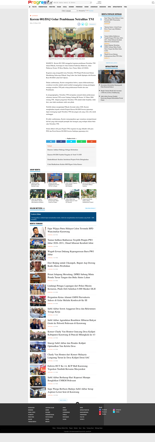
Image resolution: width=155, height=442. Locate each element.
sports (82, 419)
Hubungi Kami (98, 428)
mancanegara (84, 412)
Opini (109, 7)
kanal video (31, 412)
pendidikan (79, 7)
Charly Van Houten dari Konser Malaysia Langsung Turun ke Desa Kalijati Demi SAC (69, 356)
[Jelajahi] (153, 2)
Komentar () (92, 24)
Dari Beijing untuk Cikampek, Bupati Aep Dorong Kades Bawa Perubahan (71, 264)
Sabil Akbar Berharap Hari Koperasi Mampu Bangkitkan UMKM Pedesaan (69, 379)
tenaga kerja (32, 421)
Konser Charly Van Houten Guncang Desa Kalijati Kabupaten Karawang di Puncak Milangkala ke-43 (71, 333)
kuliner (47, 412)
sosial (65, 7)
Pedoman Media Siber (62, 428)
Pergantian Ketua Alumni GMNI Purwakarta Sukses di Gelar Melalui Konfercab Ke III (69, 299)
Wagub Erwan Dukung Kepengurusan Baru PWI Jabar (71, 253)
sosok (64, 419)
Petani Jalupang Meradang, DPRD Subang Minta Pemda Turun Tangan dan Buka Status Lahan (71, 276)
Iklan (84, 428)
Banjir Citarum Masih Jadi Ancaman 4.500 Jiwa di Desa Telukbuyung (111, 91)
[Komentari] (91, 141)
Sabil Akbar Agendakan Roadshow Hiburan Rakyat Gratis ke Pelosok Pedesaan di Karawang (72, 322)
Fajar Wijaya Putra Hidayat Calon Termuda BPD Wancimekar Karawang (70, 230)
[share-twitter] (82, 24)
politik (34, 7)
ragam (59, 7)
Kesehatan (103, 7)
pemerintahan (43, 7)
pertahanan (49, 417)
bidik (81, 407)
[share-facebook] (79, 24)
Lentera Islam (49, 407)
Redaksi (76, 428)
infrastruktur (117, 7)
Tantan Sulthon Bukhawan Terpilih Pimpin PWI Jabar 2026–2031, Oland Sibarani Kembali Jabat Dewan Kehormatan (70, 242)
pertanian (66, 417)
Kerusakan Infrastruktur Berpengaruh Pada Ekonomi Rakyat (111, 86)
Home (54, 428)
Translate (91, 11)
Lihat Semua (63, 400)
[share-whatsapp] (86, 24)
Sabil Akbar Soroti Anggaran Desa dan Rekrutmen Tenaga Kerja (72, 310)
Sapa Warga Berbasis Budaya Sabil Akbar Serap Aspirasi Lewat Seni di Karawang (70, 390)
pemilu (65, 414)
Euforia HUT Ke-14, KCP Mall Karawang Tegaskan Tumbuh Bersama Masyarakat (68, 367)
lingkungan (94, 7)
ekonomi (71, 7)
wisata (47, 421)
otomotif (31, 414)
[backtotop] (77, 404)
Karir (80, 428)
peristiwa (52, 7)
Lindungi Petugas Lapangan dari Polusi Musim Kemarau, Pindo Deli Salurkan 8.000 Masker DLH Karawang (72, 288)
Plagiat (71, 428)
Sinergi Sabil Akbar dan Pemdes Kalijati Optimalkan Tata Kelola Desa (67, 344)
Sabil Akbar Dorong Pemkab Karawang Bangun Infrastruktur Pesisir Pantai (112, 98)
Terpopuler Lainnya (111, 63)
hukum (86, 7)
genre (47, 410)
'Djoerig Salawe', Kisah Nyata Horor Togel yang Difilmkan (113, 28)
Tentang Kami (90, 428)
